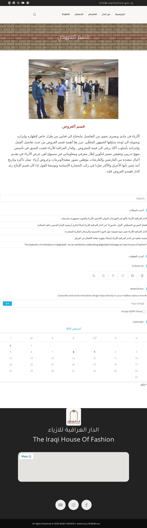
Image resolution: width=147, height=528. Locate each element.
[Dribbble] (103, 275)
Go (7, 303)
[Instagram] (122, 275)
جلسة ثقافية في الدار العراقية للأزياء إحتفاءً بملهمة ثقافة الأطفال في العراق (111, 238)
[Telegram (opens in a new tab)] (27, 3)
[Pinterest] (113, 275)
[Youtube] (60, 505)
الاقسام (92, 14)
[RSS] (93, 275)
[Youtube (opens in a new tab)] (22, 3)
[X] (142, 275)
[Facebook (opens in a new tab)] (13, 3)
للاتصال (79, 14)
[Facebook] (132, 275)
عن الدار (106, 14)
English (66, 14)
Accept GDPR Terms (131, 311)
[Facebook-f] (86, 505)
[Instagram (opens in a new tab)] (18, 3)
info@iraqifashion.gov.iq (119, 2)
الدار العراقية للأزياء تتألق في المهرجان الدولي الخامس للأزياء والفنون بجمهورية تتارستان (104, 218)
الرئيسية (120, 14)
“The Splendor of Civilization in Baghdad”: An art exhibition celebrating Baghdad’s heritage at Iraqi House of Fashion (86, 244)
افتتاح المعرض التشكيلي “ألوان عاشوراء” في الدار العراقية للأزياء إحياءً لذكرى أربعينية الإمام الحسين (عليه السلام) (92, 225)
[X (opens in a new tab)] (9, 3)
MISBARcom (94, 523)
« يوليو (144, 384)
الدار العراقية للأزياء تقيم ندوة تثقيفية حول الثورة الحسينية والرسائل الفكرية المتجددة (106, 231)
